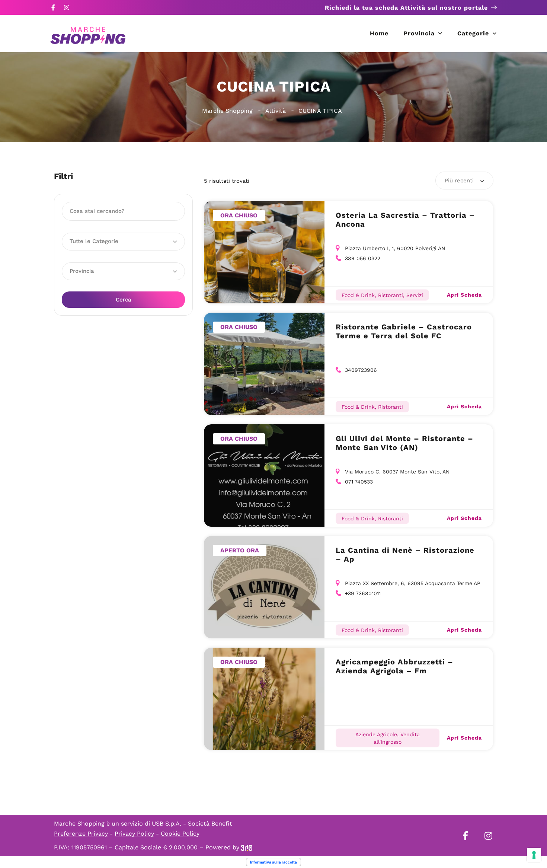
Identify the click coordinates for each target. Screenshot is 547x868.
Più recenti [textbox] (459, 180)
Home (379, 33)
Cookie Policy (180, 833)
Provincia (419, 33)
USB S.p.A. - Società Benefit (192, 823)
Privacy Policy (134, 833)
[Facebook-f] (53, 7)
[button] (123, 241)
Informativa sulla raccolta (273, 862)
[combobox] (464, 180)
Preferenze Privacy (81, 833)
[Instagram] (67, 7)
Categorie (473, 33)
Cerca (123, 299)
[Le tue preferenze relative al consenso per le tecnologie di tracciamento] (534, 855)
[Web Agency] (246, 847)
